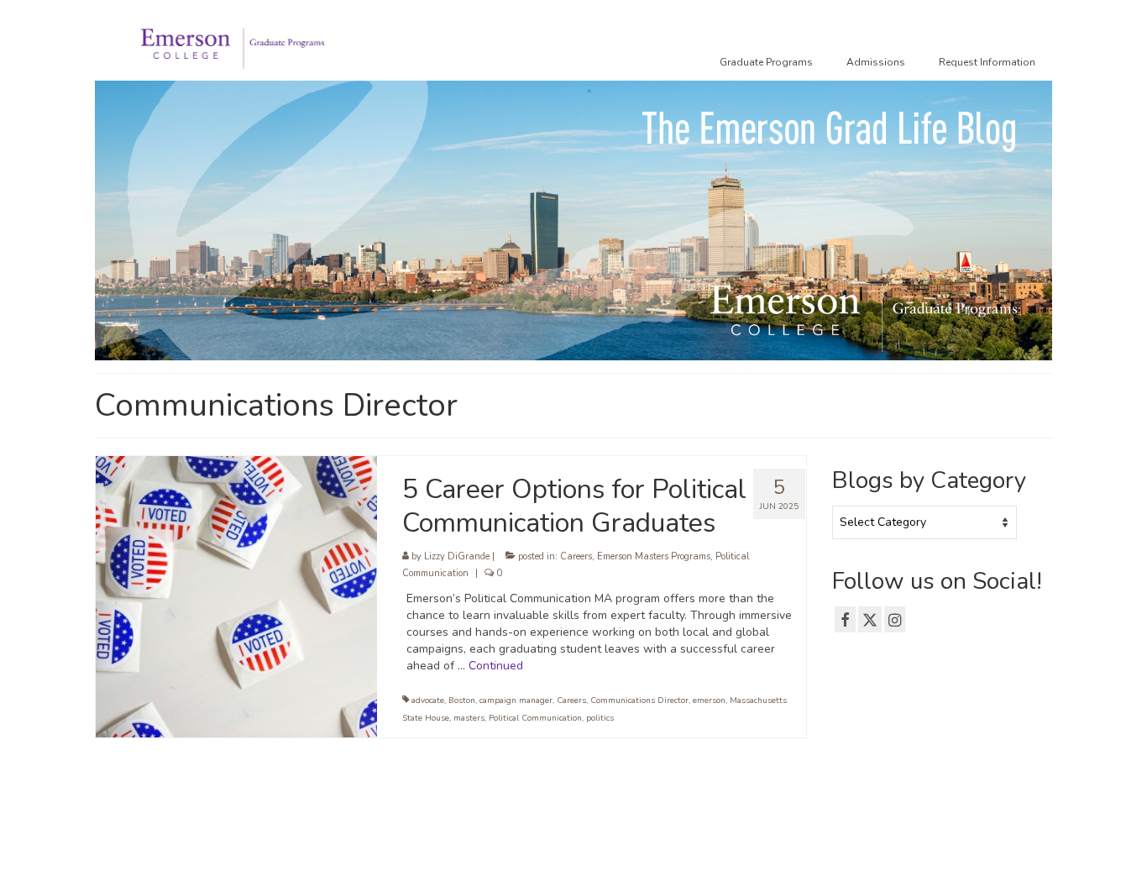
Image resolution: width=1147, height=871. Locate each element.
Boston (461, 700)
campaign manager (516, 700)
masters (468, 718)
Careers (576, 556)
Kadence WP (351, 842)
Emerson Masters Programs (653, 556)
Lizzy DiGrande (457, 556)
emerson (709, 700)
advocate (427, 700)
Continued (496, 666)
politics (600, 718)
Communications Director (639, 700)
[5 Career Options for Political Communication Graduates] (236, 596)
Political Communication (535, 718)
